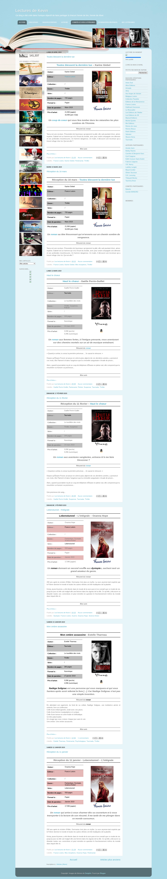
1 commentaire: (84, 738)
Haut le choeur (53, 275)
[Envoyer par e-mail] (97, 158)
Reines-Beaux (131, 129)
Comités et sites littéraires (83, 22)
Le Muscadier (130, 110)
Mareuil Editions (131, 118)
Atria (127, 91)
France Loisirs (70, 77)
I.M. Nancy (129, 164)
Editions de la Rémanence (135, 102)
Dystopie (57, 616)
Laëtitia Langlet (131, 167)
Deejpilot (88, 873)
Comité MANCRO (132, 192)
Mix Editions (130, 123)
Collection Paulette (132, 99)
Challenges (33, 22)
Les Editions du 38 (132, 115)
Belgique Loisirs (131, 96)
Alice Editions (130, 85)
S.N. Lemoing (130, 175)
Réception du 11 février (57, 398)
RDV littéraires (128, 22)
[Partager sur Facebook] (104, 158)
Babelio (128, 189)
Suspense (87, 387)
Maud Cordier (130, 170)
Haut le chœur (71, 281)
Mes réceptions (80, 264)
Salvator (128, 134)
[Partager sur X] (101, 158)
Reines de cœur (131, 126)
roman (54, 234)
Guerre (74, 616)
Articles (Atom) (62, 864)
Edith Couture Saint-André (135, 159)
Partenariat (79, 161)
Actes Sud (129, 83)
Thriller (86, 161)
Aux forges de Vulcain (133, 93)
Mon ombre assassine (57, 626)
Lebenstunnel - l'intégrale (58, 510)
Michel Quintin (131, 121)
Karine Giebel (69, 161)
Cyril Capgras (130, 156)
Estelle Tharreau (59, 741)
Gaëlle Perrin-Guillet (61, 387)
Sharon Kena (130, 137)
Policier (80, 387)
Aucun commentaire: (85, 157)
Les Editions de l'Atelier (134, 112)
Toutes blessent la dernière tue (61, 57)
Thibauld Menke (131, 178)
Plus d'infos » (51, 154)
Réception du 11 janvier (57, 752)
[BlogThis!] (99, 158)
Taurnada (95, 387)
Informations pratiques (107, 22)
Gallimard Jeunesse (133, 107)
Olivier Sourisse (131, 172)
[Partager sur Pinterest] (106, 158)
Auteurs (64, 22)
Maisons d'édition (49, 22)
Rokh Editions (130, 131)
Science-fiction (94, 616)
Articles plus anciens (110, 859)
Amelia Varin (130, 148)
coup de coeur (59, 120)
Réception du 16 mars (57, 171)
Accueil (22, 22)
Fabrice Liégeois (131, 162)
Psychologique (80, 741)
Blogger (103, 873)
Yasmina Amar (131, 181)
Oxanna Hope (83, 616)
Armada (128, 88)
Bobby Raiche (131, 151)
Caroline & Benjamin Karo (135, 153)
